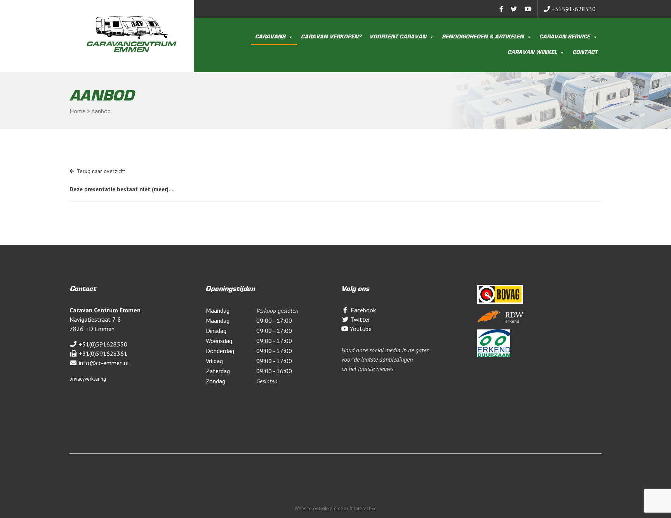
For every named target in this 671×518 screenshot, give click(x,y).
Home (77, 111)
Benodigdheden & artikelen (483, 37)
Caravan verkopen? (331, 37)
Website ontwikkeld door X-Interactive (336, 508)
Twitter (359, 319)
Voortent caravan (397, 37)
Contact (585, 52)
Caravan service (564, 37)
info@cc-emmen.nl (103, 363)
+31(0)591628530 (102, 344)
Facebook (362, 310)
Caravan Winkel (532, 52)
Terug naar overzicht (101, 171)
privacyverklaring (88, 379)
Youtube (360, 329)
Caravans (270, 37)
